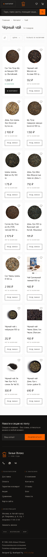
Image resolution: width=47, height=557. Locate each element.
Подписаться (35, 437)
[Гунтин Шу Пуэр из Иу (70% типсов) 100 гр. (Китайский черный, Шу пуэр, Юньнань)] (12, 212)
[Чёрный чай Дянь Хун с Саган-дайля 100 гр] (34, 366)
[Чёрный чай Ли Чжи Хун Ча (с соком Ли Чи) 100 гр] (12, 366)
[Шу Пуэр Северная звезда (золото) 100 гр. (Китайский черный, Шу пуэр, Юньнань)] (34, 108)
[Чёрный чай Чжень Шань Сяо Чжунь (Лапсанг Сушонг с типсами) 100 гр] (34, 314)
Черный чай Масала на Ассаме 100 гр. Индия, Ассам (33, 71)
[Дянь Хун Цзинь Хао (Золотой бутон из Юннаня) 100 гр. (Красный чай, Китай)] (12, 108)
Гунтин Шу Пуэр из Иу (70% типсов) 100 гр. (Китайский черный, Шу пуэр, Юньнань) (12, 227)
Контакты (29, 481)
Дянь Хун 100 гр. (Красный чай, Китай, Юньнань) (34, 227)
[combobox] (21, 12)
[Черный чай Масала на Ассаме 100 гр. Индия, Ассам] (34, 56)
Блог (27, 491)
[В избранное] (19, 50)
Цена (15, 37)
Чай (26, 20)
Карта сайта (7, 501)
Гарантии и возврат (11, 486)
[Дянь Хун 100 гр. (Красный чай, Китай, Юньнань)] (34, 212)
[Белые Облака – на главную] (23, 4)
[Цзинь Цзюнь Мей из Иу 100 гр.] (12, 160)
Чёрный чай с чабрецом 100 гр (12, 328)
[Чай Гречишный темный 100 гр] (34, 264)
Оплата (5, 481)
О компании (30, 476)
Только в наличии (35, 37)
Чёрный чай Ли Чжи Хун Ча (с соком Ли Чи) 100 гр (12, 381)
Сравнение (7, 496)
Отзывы (28, 486)
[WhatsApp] (10, 463)
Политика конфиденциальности (14, 548)
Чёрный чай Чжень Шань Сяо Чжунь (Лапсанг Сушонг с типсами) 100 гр (34, 329)
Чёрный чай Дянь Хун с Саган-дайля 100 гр (34, 381)
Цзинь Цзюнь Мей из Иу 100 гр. (11, 175)
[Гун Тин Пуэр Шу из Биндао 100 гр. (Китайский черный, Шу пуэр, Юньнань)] (12, 56)
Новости (29, 496)
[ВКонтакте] (16, 463)
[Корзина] (42, 4)
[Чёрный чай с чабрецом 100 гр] (12, 314)
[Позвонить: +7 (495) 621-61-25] (4, 463)
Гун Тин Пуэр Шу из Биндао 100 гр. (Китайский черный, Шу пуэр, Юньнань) (12, 71)
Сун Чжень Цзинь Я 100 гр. (12, 277)
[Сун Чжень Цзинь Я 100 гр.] (12, 264)
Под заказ (34, 91)
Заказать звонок (9, 525)
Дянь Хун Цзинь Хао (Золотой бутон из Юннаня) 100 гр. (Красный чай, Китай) (12, 123)
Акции (4, 491)
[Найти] (42, 12)
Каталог (9, 4)
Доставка (6, 476)
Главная (6, 20)
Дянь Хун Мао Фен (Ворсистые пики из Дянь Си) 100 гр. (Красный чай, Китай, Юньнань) (34, 175)
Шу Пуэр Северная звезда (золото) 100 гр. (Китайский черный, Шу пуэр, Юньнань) (34, 123)
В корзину (12, 91)
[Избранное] (36, 4)
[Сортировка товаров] (4, 37)
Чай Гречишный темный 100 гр (34, 279)
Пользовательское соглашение (14, 545)
